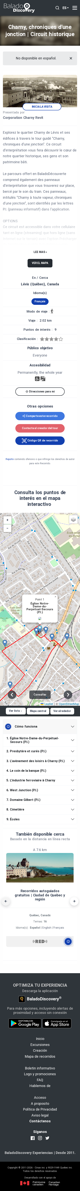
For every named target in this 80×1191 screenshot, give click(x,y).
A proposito (40, 1103)
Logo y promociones (40, 1074)
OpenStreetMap (69, 704)
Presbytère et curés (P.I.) (26, 751)
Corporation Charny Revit (23, 118)
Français (40, 301)
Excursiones (40, 1045)
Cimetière (15, 809)
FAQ (40, 1080)
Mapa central (38, 711)
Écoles (13, 819)
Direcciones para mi (41, 391)
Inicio (40, 1039)
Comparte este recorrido (41, 416)
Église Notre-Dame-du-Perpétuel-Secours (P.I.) (32, 740)
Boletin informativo (40, 1068)
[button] (41, 629)
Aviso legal (40, 1115)
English (46, 927)
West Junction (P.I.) (22, 790)
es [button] (65, 8)
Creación (40, 1050)
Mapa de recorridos (40, 1056)
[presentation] (6, 901)
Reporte (10, 459)
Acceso (40, 1097)
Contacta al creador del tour (40, 428)
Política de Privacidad (40, 1109)
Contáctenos (40, 1121)
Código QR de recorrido (42, 440)
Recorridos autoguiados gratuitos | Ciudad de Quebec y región (40, 895)
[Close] (71, 58)
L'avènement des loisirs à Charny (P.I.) (35, 761)
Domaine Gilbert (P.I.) (23, 800)
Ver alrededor (62, 711)
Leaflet (48, 704)
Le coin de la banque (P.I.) (26, 771)
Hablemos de (40, 1086)
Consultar (40, 694)
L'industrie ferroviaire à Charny (30, 780)
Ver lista (14, 710)
